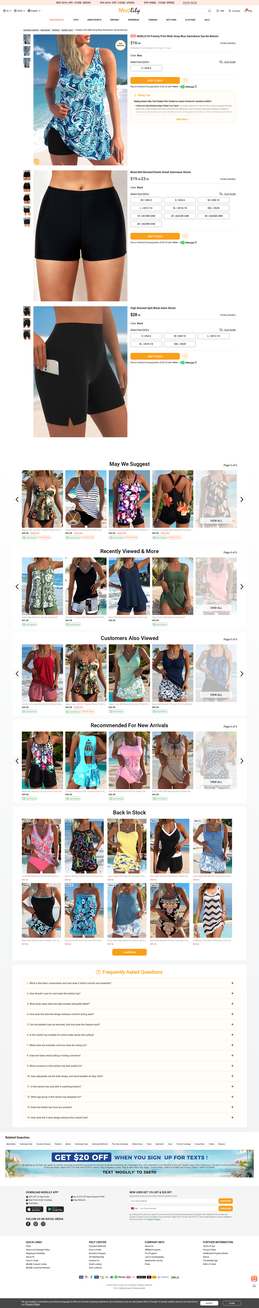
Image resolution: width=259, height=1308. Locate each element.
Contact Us (94, 1260)
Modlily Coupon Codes (36, 1264)
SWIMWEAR (133, 20)
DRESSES (114, 20)
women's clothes (31, 30)
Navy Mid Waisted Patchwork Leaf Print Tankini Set (45, 704)
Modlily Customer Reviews (38, 1267)
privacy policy (139, 1288)
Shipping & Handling (35, 1253)
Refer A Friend (209, 1264)
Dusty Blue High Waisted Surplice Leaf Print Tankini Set (132, 940)
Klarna (206, 1257)
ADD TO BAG (155, 80)
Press (147, 1264)
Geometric (160, 1144)
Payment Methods (97, 1246)
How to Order (95, 1250)
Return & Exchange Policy (38, 1250)
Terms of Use (209, 1246)
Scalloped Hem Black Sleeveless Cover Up (84, 791)
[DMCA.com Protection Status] (175, 1277)
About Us (149, 1246)
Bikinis (68, 1144)
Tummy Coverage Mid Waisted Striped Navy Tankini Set (90, 617)
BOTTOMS (171, 20)
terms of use (125, 1288)
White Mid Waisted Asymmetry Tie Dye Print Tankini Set (221, 791)
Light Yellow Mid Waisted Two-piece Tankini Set (129, 876)
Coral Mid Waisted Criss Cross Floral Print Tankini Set (46, 876)
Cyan (170, 1144)
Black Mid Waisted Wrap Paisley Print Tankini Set (44, 940)
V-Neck (211, 1144)
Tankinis (56, 30)
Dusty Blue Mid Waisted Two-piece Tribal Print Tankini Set (219, 876)
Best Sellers (11, 1144)
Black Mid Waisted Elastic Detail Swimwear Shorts (88, 704)
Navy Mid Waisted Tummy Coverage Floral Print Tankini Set (179, 704)
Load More (129, 952)
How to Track (32, 1260)
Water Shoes (137, 1144)
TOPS (75, 20)
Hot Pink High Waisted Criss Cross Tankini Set (173, 617)
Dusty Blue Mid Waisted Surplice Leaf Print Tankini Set (46, 791)
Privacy (157, 1219)
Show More (181, 119)
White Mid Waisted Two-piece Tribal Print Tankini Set (133, 704)
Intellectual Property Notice (215, 1253)
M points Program (97, 1253)
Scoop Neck (199, 1144)
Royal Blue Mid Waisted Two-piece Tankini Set (130, 791)
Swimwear (45, 30)
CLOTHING (190, 20)
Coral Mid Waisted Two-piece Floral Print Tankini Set (220, 704)
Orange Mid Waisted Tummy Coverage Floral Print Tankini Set (224, 617)
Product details (227, 43)
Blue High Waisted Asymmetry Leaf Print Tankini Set (176, 791)
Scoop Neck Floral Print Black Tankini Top (41, 530)
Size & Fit (30, 1257)
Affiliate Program (153, 1250)
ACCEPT (209, 1303)
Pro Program (151, 1253)
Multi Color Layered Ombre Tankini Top (126, 530)
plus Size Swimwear (120, 1144)
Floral (149, 1144)
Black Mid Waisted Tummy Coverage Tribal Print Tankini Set (177, 940)
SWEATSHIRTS (94, 20)
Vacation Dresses (43, 1144)
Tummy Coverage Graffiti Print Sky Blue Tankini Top (175, 530)
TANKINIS (152, 20)
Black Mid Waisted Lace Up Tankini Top (214, 530)
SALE (207, 20)
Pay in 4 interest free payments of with (156, 86)
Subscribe (225, 1201)
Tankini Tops (67, 30)
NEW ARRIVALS (56, 20)
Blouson (222, 1144)
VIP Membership (96, 1257)
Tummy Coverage (183, 1144)
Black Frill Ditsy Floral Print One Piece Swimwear (87, 876)
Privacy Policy (209, 1250)
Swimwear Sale (26, 1144)
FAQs (28, 1246)
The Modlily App (210, 1260)
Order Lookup (95, 1264)
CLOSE (232, 1303)
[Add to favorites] (185, 80)
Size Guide (230, 62)
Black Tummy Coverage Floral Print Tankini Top (87, 530)
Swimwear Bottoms (100, 1144)
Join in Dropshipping (154, 1257)
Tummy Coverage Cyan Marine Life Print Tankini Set (46, 617)
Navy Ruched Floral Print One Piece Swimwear (86, 940)
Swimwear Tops (81, 1144)
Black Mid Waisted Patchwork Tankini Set (169, 876)
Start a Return (95, 1267)
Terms (150, 1219)
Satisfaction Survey (154, 1260)
